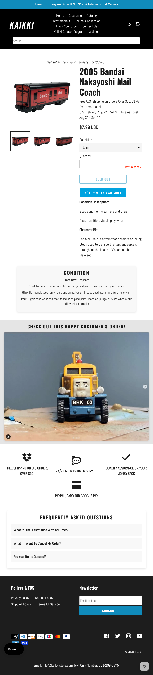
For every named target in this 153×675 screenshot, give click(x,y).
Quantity (85, 156)
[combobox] (76, 40)
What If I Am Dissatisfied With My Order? (41, 530)
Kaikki (138, 652)
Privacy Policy (20, 598)
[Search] (120, 25)
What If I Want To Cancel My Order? (37, 543)
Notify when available (103, 192)
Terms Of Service (48, 604)
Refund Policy (44, 598)
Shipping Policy (21, 604)
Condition (85, 139)
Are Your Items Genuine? (30, 556)
